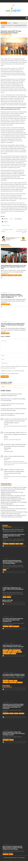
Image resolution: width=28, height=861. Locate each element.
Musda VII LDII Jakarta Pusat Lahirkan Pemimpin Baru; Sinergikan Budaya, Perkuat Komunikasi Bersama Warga (14, 471)
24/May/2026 (6, 532)
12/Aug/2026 (4, 292)
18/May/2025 (6, 702)
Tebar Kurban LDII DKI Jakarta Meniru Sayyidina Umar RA (21, 231)
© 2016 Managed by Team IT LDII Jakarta (14, 857)
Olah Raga (16, 713)
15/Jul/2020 (5, 643)
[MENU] (27, 18)
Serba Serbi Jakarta (6, 653)
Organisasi (8, 304)
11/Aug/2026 (4, 321)
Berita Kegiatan (10, 275)
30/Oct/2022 (5, 844)
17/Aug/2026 (4, 263)
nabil (9, 263)
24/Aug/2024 (5, 730)
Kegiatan (15, 275)
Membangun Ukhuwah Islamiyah (6, 230)
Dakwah (17, 543)
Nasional (7, 225)
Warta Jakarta (13, 653)
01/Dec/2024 (5, 616)
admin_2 (11, 643)
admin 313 (10, 36)
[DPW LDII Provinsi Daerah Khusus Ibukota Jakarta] (2, 17)
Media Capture (16, 626)
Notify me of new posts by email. (10, 373)
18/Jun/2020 (5, 672)
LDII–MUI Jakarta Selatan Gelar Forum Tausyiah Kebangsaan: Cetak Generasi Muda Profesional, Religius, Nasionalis (15, 420)
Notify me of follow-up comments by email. (13, 370)
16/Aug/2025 (5, 586)
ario (9, 292)
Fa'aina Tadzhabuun (16, 650)
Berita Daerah (3, 275)
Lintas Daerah (5, 854)
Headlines (3, 225)
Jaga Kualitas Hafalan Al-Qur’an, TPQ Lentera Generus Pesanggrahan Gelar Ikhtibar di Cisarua (15, 434)
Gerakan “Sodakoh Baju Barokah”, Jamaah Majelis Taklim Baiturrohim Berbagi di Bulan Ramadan (15, 446)
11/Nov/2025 (6, 558)
